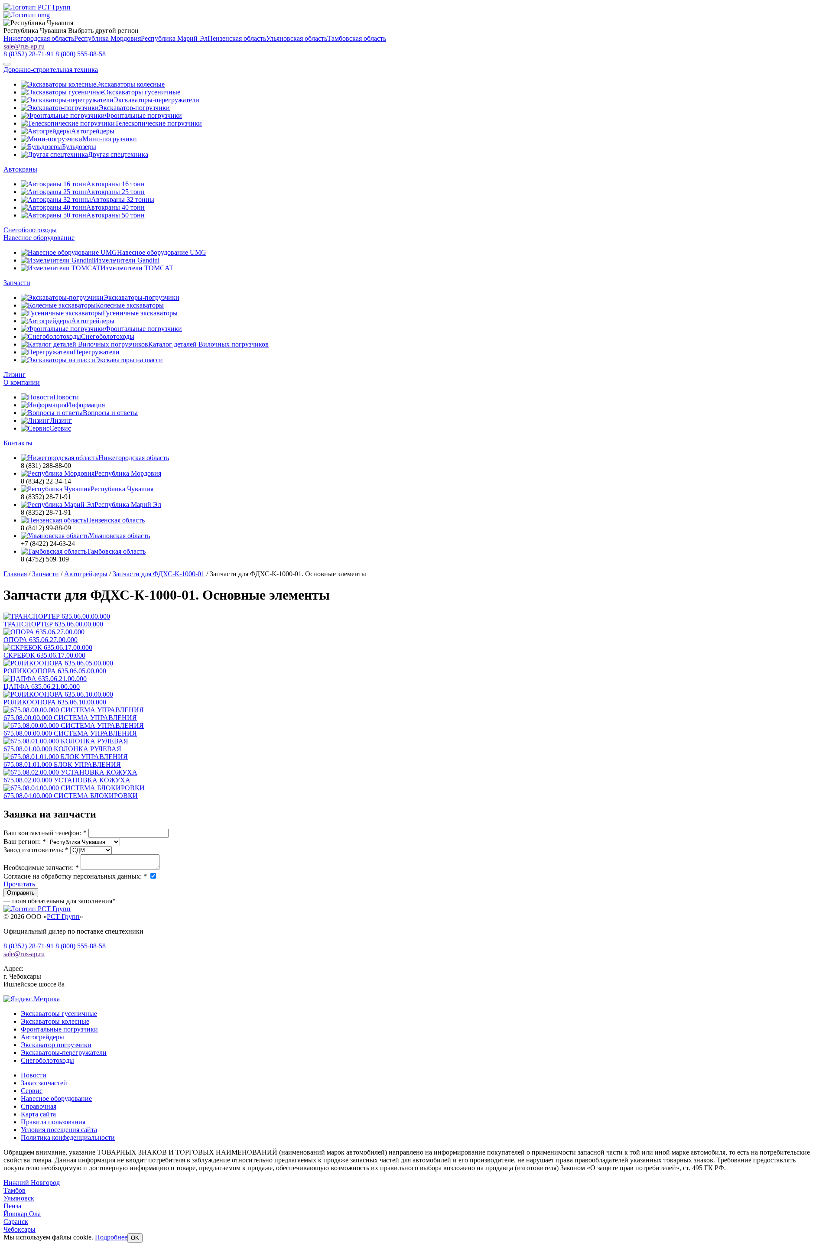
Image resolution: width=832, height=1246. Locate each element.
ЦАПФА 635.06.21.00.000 (41, 686)
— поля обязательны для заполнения (59, 901)
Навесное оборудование (39, 237)
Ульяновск (18, 1198)
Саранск (15, 1221)
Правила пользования (53, 1122)
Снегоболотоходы (30, 230)
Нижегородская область (38, 38)
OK (135, 1238)
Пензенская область (237, 38)
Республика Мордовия (107, 38)
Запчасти (16, 282)
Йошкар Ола (22, 1213)
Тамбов (14, 1190)
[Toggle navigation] (6, 64)
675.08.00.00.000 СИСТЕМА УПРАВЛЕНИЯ (70, 717)
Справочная (38, 1106)
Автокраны (20, 169)
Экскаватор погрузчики (56, 1044)
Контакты (17, 443)
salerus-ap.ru (24, 46)
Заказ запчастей (44, 1083)
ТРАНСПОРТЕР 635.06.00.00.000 (53, 624)
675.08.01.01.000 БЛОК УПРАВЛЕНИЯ (62, 764)
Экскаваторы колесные (55, 1021)
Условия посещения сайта (59, 1129)
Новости (33, 1075)
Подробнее (111, 1237)
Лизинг (14, 374)
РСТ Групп (63, 916)
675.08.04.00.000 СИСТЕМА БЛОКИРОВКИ (70, 795)
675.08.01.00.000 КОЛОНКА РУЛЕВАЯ (62, 749)
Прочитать (19, 884)
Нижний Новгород (31, 1182)
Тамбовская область (356, 38)
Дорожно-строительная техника (50, 69)
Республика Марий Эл (174, 38)
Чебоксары (19, 1229)
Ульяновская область (296, 38)
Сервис (31, 1090)
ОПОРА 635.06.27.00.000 (40, 639)
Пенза (12, 1206)
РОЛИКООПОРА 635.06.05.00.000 (54, 671)
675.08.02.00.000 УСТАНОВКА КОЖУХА (66, 780)
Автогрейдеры (42, 1037)
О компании (21, 382)
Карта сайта (38, 1114)
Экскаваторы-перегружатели (64, 1052)
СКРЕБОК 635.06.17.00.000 (44, 655)
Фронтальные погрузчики (59, 1029)
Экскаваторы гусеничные (59, 1013)
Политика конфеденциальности (68, 1137)
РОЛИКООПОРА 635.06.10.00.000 (54, 702)
